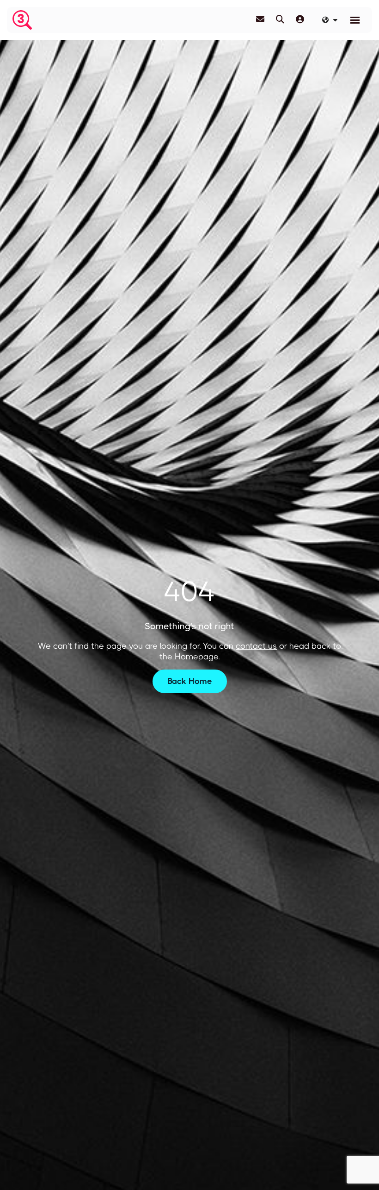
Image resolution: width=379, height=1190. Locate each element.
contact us (256, 646)
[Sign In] (300, 19)
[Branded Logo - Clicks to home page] (22, 20)
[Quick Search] (280, 19)
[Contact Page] (260, 19)
